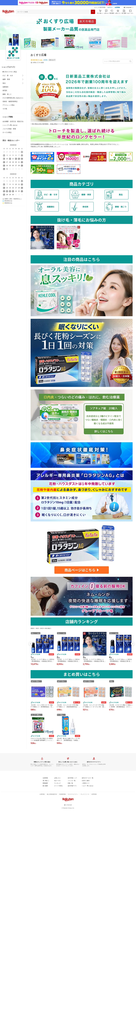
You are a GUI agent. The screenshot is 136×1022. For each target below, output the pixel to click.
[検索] (93, 12)
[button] (128, 7)
